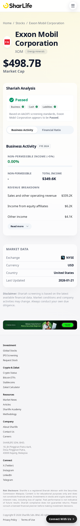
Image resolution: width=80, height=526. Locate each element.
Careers (7, 436)
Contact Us (8, 431)
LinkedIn (7, 475)
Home (7, 23)
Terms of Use (28, 519)
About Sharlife (10, 426)
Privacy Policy (10, 519)
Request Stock (10, 360)
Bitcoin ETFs (9, 377)
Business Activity (22, 130)
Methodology (10, 414)
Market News (10, 399)
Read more (17, 226)
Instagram (8, 470)
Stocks (20, 23)
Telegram (8, 479)
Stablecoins (9, 382)
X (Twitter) (8, 465)
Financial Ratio (51, 130)
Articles (7, 404)
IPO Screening (10, 355)
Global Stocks (10, 350)
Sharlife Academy (12, 409)
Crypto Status (10, 372)
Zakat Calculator (11, 387)
